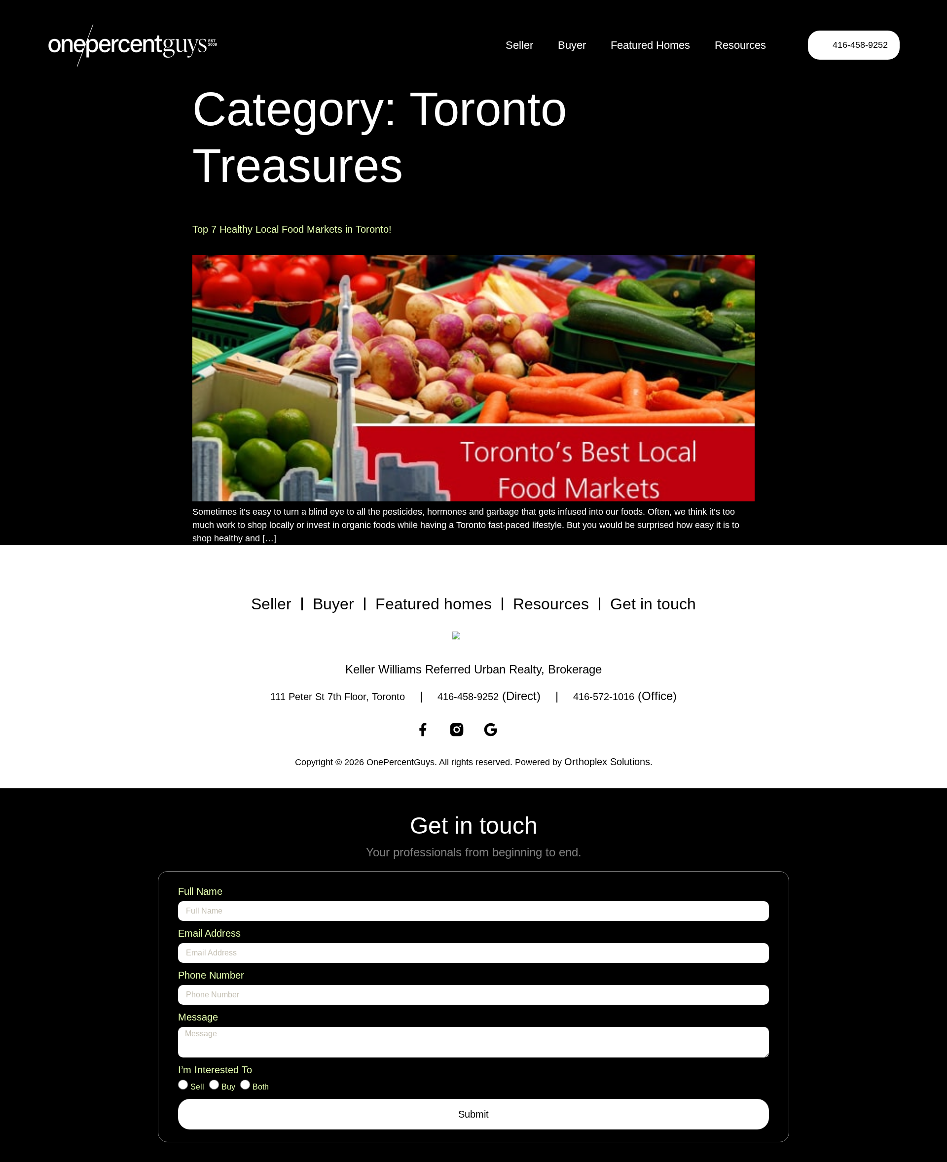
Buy (228, 1087)
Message (198, 1017)
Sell (197, 1087)
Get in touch (653, 604)
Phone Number (211, 975)
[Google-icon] (491, 729)
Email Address (209, 933)
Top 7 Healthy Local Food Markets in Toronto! (292, 229)
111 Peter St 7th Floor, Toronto (337, 696)
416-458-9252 (468, 696)
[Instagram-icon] (457, 729)
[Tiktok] (525, 729)
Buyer (572, 45)
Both (261, 1087)
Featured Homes (650, 45)
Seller (519, 45)
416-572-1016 (603, 696)
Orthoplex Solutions (607, 761)
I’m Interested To (215, 1069)
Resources (740, 45)
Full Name (200, 891)
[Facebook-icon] (422, 729)
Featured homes (433, 604)
